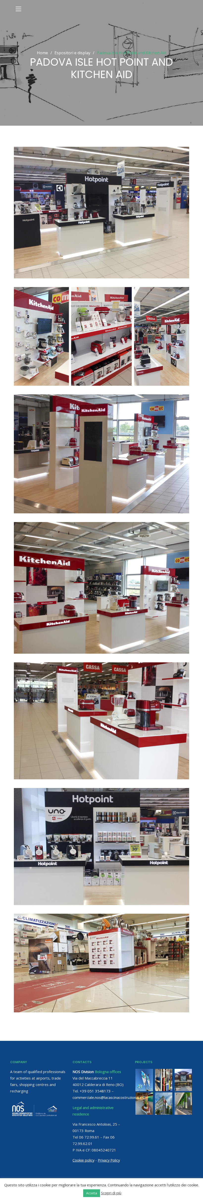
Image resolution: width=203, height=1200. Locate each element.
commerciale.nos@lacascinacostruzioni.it (106, 1097)
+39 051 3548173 (95, 1090)
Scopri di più (111, 1192)
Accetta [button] (91, 1193)
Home (42, 53)
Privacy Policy (109, 1160)
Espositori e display (74, 53)
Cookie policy (83, 1160)
